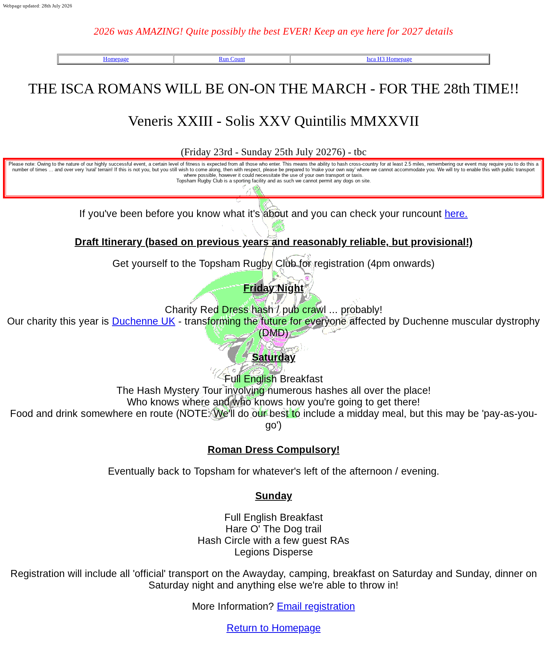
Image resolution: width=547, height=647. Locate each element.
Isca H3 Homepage (389, 59)
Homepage (116, 59)
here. (456, 213)
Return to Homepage (274, 628)
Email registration (316, 606)
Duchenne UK (143, 321)
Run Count (232, 59)
